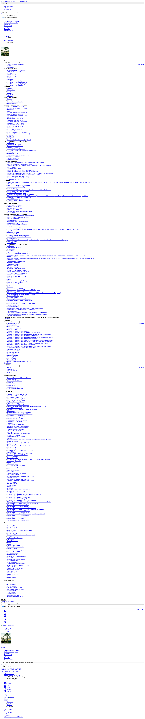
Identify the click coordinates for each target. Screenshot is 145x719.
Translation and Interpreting (14, 80)
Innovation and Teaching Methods (16, 465)
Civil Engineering (12, 152)
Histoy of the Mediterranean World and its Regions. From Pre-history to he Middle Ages (30, 173)
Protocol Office (11, 532)
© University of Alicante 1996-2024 (13, 717)
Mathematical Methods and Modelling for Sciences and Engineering (25, 308)
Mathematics (10, 94)
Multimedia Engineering (13, 156)
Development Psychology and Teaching (18, 479)
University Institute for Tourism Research (18, 517)
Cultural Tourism (11, 243)
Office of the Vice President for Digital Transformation (21, 344)
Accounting (10, 539)
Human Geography (12, 458)
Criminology (10, 109)
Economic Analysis (12, 456)
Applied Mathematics (13, 470)
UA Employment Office (13, 350)
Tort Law (9, 226)
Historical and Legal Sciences (15, 418)
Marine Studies (11, 90)
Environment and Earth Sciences (16, 415)
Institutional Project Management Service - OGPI (20, 550)
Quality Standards (12, 577)
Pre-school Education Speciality (15, 124)
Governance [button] (7, 318)
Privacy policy (8, 712)
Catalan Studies (11, 76)
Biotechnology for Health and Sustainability (19, 185)
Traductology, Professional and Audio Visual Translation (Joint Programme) (27, 312)
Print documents (8, 30)
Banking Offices (11, 590)
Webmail (6, 629)
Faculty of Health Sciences (14, 381)
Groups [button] (6, 656)
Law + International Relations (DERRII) (18, 115)
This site (6, 17)
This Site (6, 606)
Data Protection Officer (13, 349)
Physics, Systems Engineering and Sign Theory (19, 453)
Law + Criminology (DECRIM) (15, 114)
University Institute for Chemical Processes (18, 511)
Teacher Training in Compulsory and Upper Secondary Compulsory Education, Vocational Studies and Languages (37, 240)
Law (8, 111)
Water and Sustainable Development (17, 273)
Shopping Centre (11, 586)
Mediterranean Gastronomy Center (16, 399)
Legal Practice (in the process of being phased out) (20, 215)
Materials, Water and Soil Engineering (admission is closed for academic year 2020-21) (50, 258)
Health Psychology (12, 477)
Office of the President (13, 326)
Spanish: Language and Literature (16, 70)
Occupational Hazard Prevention (16, 268)
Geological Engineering (13, 262)
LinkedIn (8, 691)
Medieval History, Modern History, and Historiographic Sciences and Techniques (28, 459)
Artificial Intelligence (13, 267)
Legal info (6, 715)
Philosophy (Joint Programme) (15, 296)
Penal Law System (12, 241)
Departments (10, 369)
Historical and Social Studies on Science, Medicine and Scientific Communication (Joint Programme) (34, 293)
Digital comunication (12, 220)
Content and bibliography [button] (11, 652)
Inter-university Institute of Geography (17, 499)
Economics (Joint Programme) (15, 288)
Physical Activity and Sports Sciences (17, 108)
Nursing (9, 99)
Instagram (8, 689)
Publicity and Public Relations (15, 129)
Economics (10, 117)
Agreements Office (12, 571)
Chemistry (10, 96)
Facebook (8, 683)
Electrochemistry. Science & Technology (18, 191)
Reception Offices (12, 529)
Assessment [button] (7, 653)
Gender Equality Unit (13, 574)
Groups (6, 27)
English (3, 599)
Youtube (8, 687)
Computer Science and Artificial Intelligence (19, 412)
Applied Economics (12, 231)
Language (6, 36)
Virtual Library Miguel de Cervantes (17, 394)
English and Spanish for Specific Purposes (18, 176)
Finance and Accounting (13, 435)
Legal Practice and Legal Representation (18, 217)
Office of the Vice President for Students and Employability (23, 338)
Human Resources (12, 548)
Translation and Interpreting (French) (17, 85)
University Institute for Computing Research (19, 515)
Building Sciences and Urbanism (16, 436)
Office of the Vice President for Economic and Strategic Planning (24, 335)
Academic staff (8, 26)
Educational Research (13, 238)
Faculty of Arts (11, 385)
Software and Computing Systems (16, 467)
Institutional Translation (13, 179)
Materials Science (12, 188)
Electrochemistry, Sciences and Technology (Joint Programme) (24, 290)
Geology (9, 93)
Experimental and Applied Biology (16, 276)
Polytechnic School (12, 387)
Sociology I (10, 486)
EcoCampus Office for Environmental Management (21, 535)
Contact (6, 696)
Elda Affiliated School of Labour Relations (18, 400)
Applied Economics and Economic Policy (18, 433)
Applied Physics (11, 452)
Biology (9, 88)
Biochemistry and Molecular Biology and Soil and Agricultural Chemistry (26, 406)
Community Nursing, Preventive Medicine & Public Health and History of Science (29, 439)
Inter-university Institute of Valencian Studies (19, 497)
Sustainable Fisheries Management (16, 193)
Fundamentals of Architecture (15, 146)
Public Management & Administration (17, 121)
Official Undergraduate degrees (15, 64)
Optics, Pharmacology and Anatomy (17, 473)
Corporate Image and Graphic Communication (19, 530)
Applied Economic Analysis (14, 408)
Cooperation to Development (15, 223)
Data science (10, 250)
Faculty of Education (12, 384)
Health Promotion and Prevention (16, 559)
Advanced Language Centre (14, 587)
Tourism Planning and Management (16, 227)
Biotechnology (11, 411)
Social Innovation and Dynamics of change (18, 235)
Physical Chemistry (12, 485)
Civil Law (10, 423)
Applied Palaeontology (13, 199)
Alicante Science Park (13, 595)
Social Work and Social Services (16, 491)
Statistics (6, 697)
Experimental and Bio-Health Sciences (17, 282)
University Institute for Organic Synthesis (18, 520)
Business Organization (13, 474)
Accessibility (7, 711)
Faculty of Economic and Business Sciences (19, 378)
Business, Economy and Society (15, 291)
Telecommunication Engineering (16, 261)
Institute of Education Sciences (15, 402)
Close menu (4, 3)
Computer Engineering (13, 153)
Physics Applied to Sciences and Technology (19, 299)
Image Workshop (11, 593)
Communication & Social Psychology (17, 420)
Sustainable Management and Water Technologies (20, 194)
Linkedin (9, 705)
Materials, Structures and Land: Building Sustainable (21, 303)
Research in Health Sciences (14, 208)
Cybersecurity (11, 249)
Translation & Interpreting (14, 492)
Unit (18, 17)
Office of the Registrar (13, 329)
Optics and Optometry (13, 103)
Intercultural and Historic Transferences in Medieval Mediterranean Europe (27, 314)
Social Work (10, 137)
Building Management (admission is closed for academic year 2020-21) (46, 255)
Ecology (9, 432)
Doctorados (10, 67)
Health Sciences (11, 279)
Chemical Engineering (13, 158)
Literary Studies (11, 167)
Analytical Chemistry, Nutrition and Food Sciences (20, 480)
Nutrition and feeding (13, 209)
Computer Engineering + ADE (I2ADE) (18, 123)
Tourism (9, 138)
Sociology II (10, 488)
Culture (9, 542)
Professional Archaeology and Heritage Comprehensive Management (25, 162)
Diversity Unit (11, 572)
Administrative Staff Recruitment (16, 563)
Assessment (7, 24)
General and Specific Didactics (15, 429)
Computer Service (12, 554)
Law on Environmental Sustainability (17, 224)
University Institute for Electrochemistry (18, 505)
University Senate (12, 353)
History (9, 77)
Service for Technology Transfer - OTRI (18, 565)
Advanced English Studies (14, 168)
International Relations (13, 130)
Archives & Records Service (14, 538)
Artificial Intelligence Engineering (16, 149)
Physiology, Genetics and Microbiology (17, 455)
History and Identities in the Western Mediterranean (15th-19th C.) (24, 174)
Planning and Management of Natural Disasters (19, 177)
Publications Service (12, 560)
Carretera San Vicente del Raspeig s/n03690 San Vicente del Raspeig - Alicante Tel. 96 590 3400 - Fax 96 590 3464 (12, 669)
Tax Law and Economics (14, 430)
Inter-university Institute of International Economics (21, 496)
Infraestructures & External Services (16, 556)
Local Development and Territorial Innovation (19, 164)
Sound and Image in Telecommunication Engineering (21, 150)
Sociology (10, 135)
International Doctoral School (15, 388)
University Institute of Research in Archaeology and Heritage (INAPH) (26, 514)
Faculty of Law (11, 382)
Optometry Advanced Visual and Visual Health (19, 211)
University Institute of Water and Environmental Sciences (22, 503)
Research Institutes (12, 370)
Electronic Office (8, 628)
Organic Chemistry (12, 483)
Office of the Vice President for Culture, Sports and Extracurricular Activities (27, 343)
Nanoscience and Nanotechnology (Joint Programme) (21, 309)
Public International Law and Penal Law (18, 426)
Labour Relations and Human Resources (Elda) (19, 134)
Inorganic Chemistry (12, 482)
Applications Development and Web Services (19, 252)
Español (3, 601)
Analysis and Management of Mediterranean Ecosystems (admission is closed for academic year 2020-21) (48, 182)
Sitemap (6, 699)
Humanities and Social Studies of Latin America (20, 300)
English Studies (11, 74)
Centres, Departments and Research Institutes (19, 361)
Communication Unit (13, 569)
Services (9, 372)
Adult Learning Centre (13, 403)
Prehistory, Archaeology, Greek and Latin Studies (20, 476)
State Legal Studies (12, 441)
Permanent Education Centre (15, 397)
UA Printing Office (12, 533)
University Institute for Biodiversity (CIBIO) (19, 512)
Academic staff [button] (8, 655)
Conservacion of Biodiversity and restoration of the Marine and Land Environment (29, 190)
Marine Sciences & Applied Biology (17, 417)
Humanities (10, 79)
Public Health (11, 212)
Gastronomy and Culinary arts (15, 118)
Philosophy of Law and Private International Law (20, 450)
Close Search (4, 13)
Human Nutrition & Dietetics (15, 102)
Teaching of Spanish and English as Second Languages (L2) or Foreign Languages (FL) (30, 165)
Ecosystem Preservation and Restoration (18, 284)
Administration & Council (14, 323)
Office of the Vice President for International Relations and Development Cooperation (30, 337)
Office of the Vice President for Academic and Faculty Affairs (23, 332)
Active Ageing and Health (14, 206)
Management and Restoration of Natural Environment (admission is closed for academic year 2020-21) (48, 196)
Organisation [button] (7, 363)
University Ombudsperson (14, 357)
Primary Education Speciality (15, 126)
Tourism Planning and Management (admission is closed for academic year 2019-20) (43, 229)
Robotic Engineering (12, 159)
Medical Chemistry (12, 202)
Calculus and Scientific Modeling (16, 187)
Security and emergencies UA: (12, 675)
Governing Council (12, 355)
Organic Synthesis (12, 311)
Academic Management (13, 545)
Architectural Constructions (14, 421)
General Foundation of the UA (15, 596)
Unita (18, 606)
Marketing (10, 127)
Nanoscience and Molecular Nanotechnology (19, 197)
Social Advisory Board (13, 352)
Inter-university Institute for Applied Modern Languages (22, 500)
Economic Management (13, 551)
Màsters (9, 65)
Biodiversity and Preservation (15, 274)
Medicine (9, 100)
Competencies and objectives (11, 21)
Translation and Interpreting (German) (17, 82)
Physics (9, 91)
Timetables (7, 29)
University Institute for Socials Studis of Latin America (21, 508)
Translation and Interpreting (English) (17, 84)
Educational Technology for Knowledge (18, 271)
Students (9, 536)
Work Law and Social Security (15, 424)
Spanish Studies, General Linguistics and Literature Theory (23, 446)
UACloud (6, 631)
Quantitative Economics (13, 232)
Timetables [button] (7, 658)
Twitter (7, 685)
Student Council (11, 360)
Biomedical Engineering (13, 147)
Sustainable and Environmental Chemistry (18, 200)
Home (5, 694)
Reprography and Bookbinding (15, 589)
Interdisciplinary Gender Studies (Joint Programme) (21, 294)
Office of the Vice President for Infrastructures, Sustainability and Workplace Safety (29, 334)
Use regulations (8, 709)
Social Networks (8, 40)
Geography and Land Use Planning (16, 120)
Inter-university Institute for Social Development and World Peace (24, 494)
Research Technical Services (14, 568)
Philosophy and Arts (12, 297)
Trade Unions (11, 592)
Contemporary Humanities (14, 461)
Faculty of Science (12, 379)
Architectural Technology (14, 144)
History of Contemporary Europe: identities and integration (23, 171)
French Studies (11, 73)
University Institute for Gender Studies (17, 506)
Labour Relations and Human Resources (18, 132)
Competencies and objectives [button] (11, 650)
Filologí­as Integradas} (13, 449)
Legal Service (11, 566)
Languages (10, 557)
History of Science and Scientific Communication (20, 170)
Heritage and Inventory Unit (14, 575)
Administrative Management (14, 234)
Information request (9, 674)
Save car (9, 583)
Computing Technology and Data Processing (19, 489)
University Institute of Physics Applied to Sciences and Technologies (25, 509)
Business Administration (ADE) (15, 106)
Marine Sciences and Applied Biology (17, 281)
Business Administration (13, 218)
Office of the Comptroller (14, 328)
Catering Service (11, 584)
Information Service (12, 553)
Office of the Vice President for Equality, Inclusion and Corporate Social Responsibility (30, 346)
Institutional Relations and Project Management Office (21, 347)
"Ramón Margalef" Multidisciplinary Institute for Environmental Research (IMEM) (29, 502)
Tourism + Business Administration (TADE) (19, 140)
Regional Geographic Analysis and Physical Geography (22, 409)
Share (5, 700)
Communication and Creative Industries (17, 221)
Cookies (6, 714)
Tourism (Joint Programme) (14, 315)
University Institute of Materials (15, 518)
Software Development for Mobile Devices (18, 253)
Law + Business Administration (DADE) (18, 112)
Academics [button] (7, 59)
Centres (9, 367)
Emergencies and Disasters (14, 205)
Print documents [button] (8, 659)
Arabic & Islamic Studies (14, 71)
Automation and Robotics (14, 247)
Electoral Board (11, 358)
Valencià (7, 601)
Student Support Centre (13, 527)
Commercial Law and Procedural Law (17, 427)
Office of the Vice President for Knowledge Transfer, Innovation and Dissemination (29, 341)
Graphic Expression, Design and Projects (18, 442)
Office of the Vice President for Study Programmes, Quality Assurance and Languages (30, 340)
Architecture (10, 143)
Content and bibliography (11, 23)
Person (13, 17)
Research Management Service (15, 547)
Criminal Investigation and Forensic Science (19, 237)
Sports (9, 544)
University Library (12, 525)
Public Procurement (12, 541)
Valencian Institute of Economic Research (18, 405)
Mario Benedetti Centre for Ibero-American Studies (21, 395)
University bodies (12, 325)
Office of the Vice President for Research (18, 331)
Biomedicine (10, 184)
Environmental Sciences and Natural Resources (19, 414)
